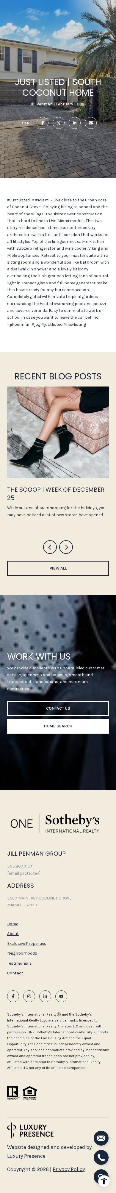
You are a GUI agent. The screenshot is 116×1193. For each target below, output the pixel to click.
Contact (15, 973)
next (66, 547)
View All (58, 568)
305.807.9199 (19, 866)
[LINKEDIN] (45, 996)
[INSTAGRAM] (29, 996)
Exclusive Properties (26, 943)
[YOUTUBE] (61, 996)
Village (37, 214)
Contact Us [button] (58, 708)
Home (12, 923)
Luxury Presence (26, 1156)
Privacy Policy (69, 1169)
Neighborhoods (22, 953)
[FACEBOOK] (13, 996)
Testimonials (19, 963)
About (13, 933)
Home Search (58, 726)
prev (50, 547)
